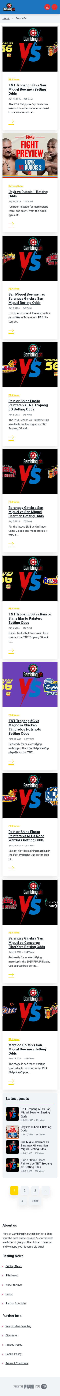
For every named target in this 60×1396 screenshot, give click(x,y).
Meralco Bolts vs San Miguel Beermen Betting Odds (27, 1049)
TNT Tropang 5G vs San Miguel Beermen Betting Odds (27, 89)
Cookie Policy (14, 1354)
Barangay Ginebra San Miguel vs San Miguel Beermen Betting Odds (26, 512)
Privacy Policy (14, 1344)
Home (6, 18)
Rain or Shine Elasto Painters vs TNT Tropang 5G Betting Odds (28, 405)
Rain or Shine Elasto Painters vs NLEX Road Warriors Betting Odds (26, 836)
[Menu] (55, 7)
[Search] (47, 7)
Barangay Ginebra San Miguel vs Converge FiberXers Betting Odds (26, 942)
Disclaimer (12, 1335)
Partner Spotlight (16, 1303)
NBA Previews (14, 1284)
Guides (9, 1294)
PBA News (14, 79)
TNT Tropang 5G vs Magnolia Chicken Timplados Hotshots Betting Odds (24, 727)
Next (35, 1200)
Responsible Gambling (18, 1326)
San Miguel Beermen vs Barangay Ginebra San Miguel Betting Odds (26, 298)
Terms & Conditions (17, 1363)
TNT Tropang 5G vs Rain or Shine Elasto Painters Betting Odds (29, 618)
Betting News (15, 186)
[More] (11, 121)
